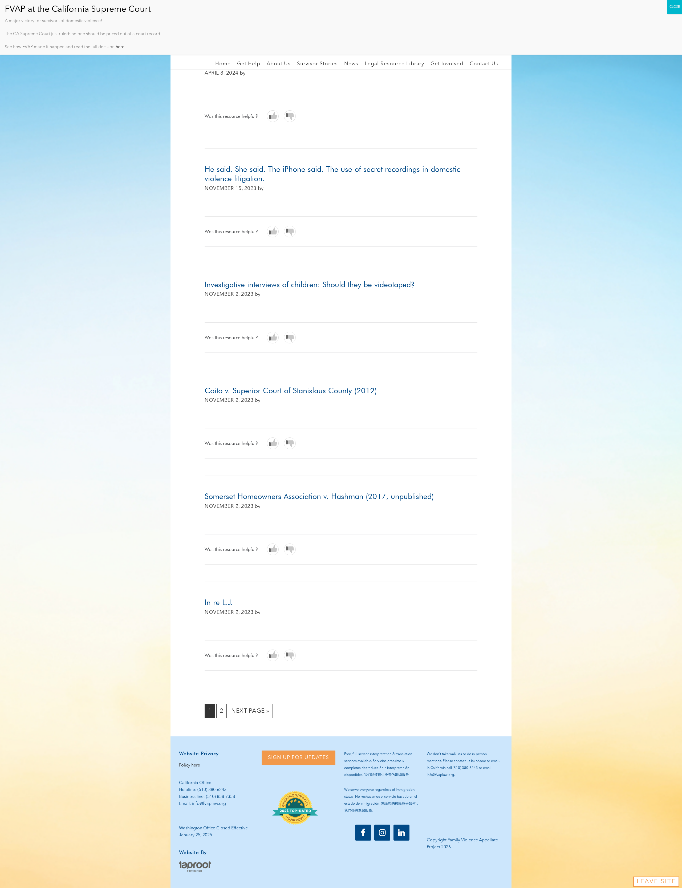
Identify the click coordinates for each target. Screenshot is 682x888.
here (120, 47)
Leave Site (656, 882)
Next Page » (250, 713)
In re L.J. (219, 602)
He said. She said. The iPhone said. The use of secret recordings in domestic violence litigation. (332, 173)
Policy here (189, 765)
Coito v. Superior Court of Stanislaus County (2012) (291, 390)
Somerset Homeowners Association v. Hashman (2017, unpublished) (319, 496)
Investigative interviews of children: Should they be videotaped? (310, 284)
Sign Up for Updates (298, 757)
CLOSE (674, 7)
